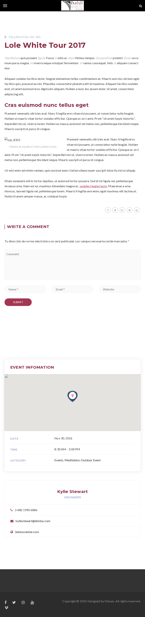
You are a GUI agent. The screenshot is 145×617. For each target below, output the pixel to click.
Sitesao (109, 601)
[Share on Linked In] (137, 210)
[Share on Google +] (122, 210)
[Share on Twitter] (115, 210)
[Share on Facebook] (108, 210)
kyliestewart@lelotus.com (32, 521)
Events (58, 460)
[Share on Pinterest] (129, 210)
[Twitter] (14, 602)
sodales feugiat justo (93, 186)
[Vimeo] (6, 607)
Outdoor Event (91, 460)
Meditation (72, 460)
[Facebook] (6, 602)
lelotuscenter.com (27, 532)
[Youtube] (32, 602)
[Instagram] (23, 602)
